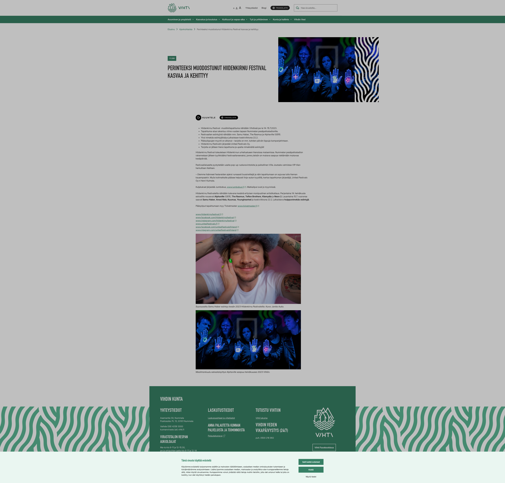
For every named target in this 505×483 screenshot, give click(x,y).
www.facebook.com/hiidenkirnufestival (215, 217)
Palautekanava (215, 436)
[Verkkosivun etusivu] (179, 7)
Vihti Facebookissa (324, 447)
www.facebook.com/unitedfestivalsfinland (216, 227)
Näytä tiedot (311, 477)
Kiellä (311, 470)
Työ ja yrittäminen (259, 19)
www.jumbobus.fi (235, 187)
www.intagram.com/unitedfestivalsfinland (216, 230)
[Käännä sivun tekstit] (280, 8)
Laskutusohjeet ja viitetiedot (221, 418)
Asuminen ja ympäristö (179, 19)
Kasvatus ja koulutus (206, 19)
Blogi (264, 8)
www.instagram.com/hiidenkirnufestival (215, 220)
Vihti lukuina (261, 418)
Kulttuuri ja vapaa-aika (233, 19)
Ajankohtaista (185, 29)
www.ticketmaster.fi (247, 206)
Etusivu (171, 29)
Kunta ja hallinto (281, 19)
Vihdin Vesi (299, 19)
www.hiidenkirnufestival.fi (208, 214)
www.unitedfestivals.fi (206, 223)
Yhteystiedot (251, 8)
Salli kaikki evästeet (311, 462)
